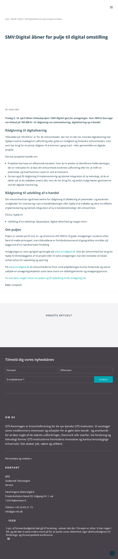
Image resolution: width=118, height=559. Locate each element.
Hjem (7, 19)
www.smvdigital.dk (64, 251)
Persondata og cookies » (18, 458)
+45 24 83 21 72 (24, 507)
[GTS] (13, 7)
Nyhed (20, 19)
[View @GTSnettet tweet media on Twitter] (9, 539)
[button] (111, 7)
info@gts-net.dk (14, 511)
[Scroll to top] (112, 553)
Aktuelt (13, 19)
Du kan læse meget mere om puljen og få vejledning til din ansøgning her (45, 278)
